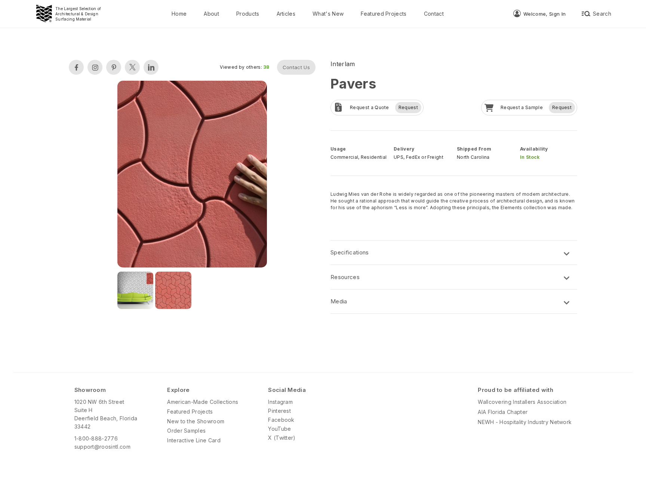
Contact (434, 13)
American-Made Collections (202, 402)
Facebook (281, 420)
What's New (328, 13)
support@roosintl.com (102, 446)
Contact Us (296, 67)
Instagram (280, 402)
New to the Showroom (195, 421)
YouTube (279, 429)
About (211, 13)
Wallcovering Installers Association (522, 402)
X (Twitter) (282, 437)
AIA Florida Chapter (502, 412)
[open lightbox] (192, 175)
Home (179, 13)
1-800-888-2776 (96, 438)
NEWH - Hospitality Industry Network (525, 422)
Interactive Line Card (194, 440)
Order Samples (186, 430)
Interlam (342, 64)
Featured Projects (383, 13)
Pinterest (279, 411)
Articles (286, 13)
